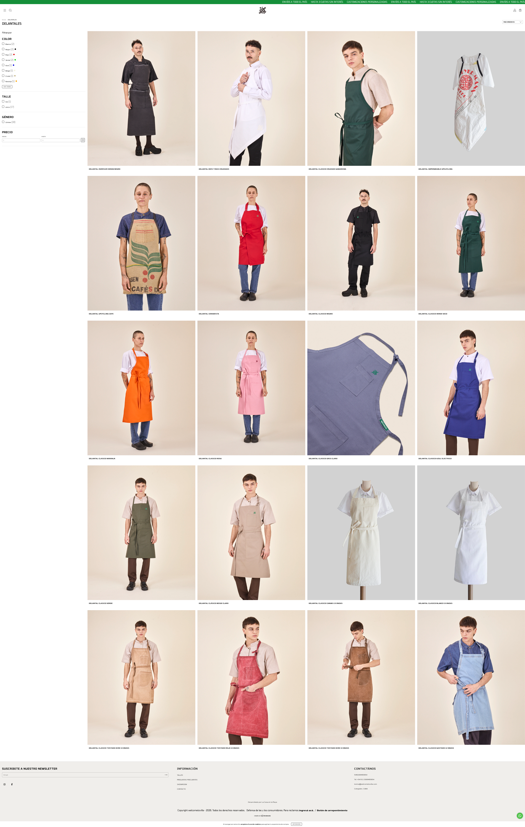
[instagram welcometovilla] (4, 784)
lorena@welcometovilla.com (365, 784)
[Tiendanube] (262, 816)
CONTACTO (181, 789)
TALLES (180, 775)
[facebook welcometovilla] (11, 784)
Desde (4, 136)
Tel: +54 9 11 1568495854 (364, 779)
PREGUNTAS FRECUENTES (187, 780)
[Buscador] (10, 11)
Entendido (297, 824)
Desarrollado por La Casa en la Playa (262, 802)
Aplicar (83, 140)
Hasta (43, 136)
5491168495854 (360, 775)
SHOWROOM (182, 784)
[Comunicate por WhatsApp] (520, 816)
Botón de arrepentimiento (332, 810)
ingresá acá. (306, 810)
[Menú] (4, 11)
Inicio (4, 19)
